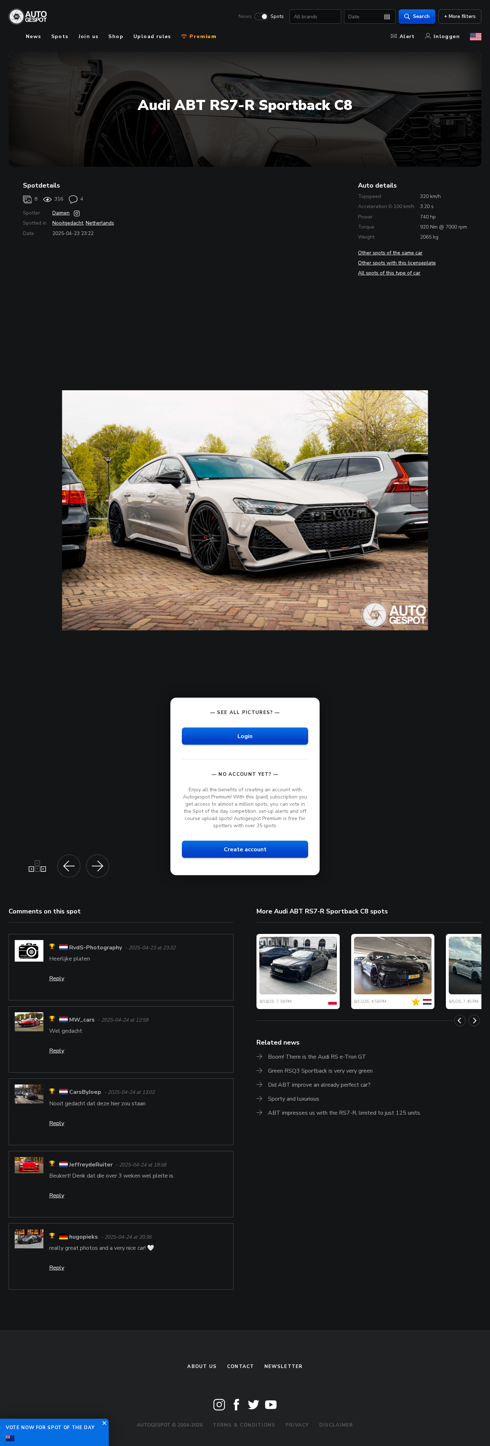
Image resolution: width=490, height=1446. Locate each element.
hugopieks (83, 1237)
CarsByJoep (85, 1092)
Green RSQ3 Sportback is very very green (320, 1071)
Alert (407, 36)
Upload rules (152, 36)
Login (245, 736)
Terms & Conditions (244, 1425)
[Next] (474, 1020)
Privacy (297, 1425)
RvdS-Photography (95, 948)
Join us (89, 36)
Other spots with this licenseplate (397, 262)
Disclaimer (336, 1425)
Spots (277, 16)
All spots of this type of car (389, 273)
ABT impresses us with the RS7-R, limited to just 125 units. (344, 1113)
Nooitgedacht (67, 223)
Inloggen (447, 36)
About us (202, 1366)
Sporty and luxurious (293, 1099)
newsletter (283, 1366)
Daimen (61, 212)
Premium (202, 36)
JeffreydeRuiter (91, 1165)
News (245, 16)
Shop (115, 36)
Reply (56, 978)
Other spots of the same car (390, 252)
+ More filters (460, 16)
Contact (240, 1366)
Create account (245, 849)
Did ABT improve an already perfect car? (319, 1085)
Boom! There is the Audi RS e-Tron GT (317, 1057)
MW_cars (82, 1020)
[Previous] (460, 1020)
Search (421, 16)
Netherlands (100, 223)
